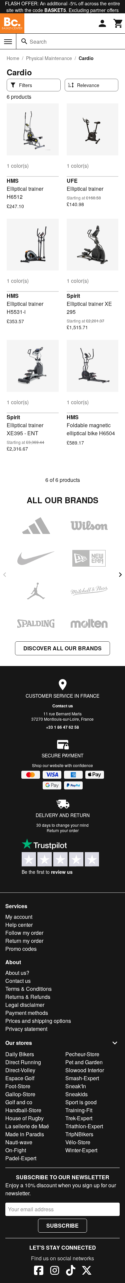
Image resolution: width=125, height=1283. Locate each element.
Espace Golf (19, 1078)
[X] (86, 1271)
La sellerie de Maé (27, 1126)
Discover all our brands (62, 648)
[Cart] (118, 23)
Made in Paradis (24, 1134)
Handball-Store (23, 1110)
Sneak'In (75, 1086)
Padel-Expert (20, 1158)
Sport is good (81, 1102)
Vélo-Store (77, 1142)
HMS (13, 180)
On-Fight (15, 1150)
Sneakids (76, 1094)
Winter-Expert (81, 1150)
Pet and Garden (84, 1062)
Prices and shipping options (38, 1021)
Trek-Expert (78, 1118)
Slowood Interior (84, 1070)
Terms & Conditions (28, 989)
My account (18, 916)
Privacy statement (26, 1029)
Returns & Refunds (27, 997)
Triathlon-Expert (84, 1126)
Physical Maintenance (49, 58)
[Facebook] (38, 1271)
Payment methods (26, 1013)
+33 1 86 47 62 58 (62, 727)
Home (13, 58)
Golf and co (18, 1102)
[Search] (24, 41)
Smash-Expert (82, 1078)
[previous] (4, 574)
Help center (19, 924)
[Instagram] (54, 1271)
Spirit (73, 295)
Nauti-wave (18, 1142)
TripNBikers (79, 1134)
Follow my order (24, 932)
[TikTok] (70, 1271)
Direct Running (23, 1062)
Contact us (62, 705)
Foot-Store (17, 1086)
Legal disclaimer (24, 1005)
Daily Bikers (19, 1054)
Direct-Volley (20, 1070)
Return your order (63, 830)
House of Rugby (24, 1118)
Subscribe (62, 1225)
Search (38, 41)
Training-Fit (78, 1110)
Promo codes (21, 948)
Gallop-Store (20, 1094)
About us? (17, 973)
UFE (72, 180)
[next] (120, 574)
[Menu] (8, 42)
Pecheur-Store (82, 1054)
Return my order (24, 940)
